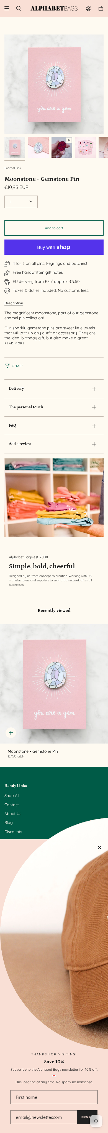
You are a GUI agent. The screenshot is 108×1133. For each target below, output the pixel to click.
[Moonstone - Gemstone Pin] (54, 684)
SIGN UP (87, 1117)
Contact (11, 804)
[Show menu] (8, 8)
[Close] (99, 847)
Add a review (20, 444)
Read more (14, 343)
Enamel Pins (12, 168)
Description (13, 303)
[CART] (101, 8)
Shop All (11, 795)
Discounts (13, 831)
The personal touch (26, 407)
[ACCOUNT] (88, 8)
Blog (8, 822)
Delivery (16, 388)
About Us (12, 813)
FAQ (12, 425)
